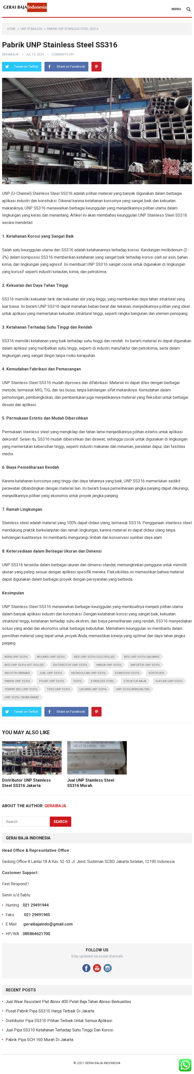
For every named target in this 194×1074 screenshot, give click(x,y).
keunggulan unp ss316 (88, 673)
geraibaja (10, 54)
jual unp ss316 (50, 673)
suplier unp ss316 (168, 681)
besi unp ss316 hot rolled (24, 665)
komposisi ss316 (127, 673)
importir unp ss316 (145, 665)
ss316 (77, 681)
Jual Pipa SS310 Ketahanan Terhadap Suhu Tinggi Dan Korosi (59, 1030)
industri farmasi (17, 673)
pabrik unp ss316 (17, 681)
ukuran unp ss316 (92, 689)
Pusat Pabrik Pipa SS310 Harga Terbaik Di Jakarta (50, 1011)
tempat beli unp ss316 (21, 689)
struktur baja (135, 681)
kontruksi (156, 673)
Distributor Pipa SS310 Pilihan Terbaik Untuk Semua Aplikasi (59, 1020)
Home (11, 29)
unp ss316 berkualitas (133, 689)
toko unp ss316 (58, 689)
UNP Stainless (31, 29)
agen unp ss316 (16, 656)
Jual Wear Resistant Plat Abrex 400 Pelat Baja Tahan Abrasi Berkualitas (68, 1001)
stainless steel (102, 681)
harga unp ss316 (108, 665)
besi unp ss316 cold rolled (94, 656)
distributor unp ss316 (70, 665)
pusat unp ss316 (51, 681)
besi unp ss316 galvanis (141, 656)
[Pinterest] (96, 66)
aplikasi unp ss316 (51, 656)
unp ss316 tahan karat (22, 697)
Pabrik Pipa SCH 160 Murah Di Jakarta (39, 1039)
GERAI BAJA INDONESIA (102, 1063)
